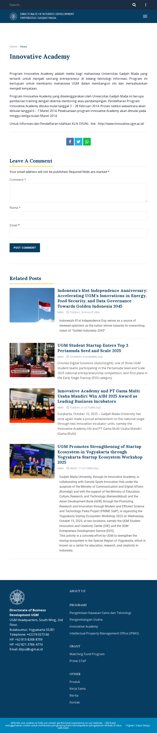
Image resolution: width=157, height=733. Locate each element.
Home (13, 46)
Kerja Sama (78, 688)
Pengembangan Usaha (86, 619)
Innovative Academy (84, 626)
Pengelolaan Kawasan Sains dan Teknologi (100, 613)
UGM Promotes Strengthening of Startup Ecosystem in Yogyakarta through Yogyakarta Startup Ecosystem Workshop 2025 (99, 454)
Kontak (75, 702)
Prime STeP (78, 661)
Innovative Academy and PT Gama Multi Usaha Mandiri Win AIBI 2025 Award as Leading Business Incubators (98, 396)
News (23, 46)
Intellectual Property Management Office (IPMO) (104, 633)
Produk (75, 682)
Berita (74, 695)
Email (13, 225)
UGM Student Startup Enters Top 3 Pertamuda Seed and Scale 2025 (92, 348)
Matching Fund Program (87, 654)
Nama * (15, 207)
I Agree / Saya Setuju (138, 725)
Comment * (18, 179)
